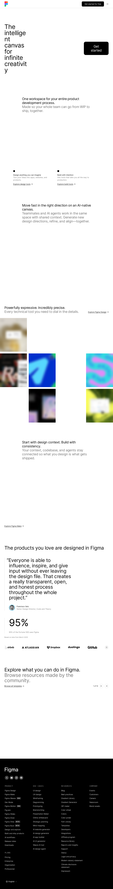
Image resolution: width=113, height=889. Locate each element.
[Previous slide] (101, 686)
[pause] (107, 647)
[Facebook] (21, 778)
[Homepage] (11, 770)
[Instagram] (16, 778)
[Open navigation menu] (107, 4)
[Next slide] (107, 686)
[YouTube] (12, 778)
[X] (7, 778)
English (11, 881)
